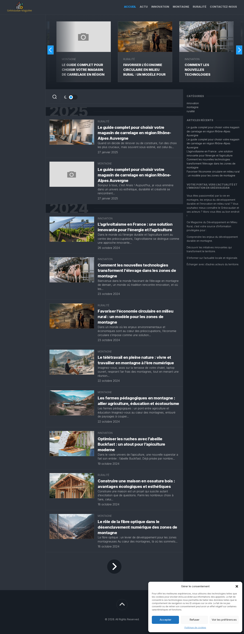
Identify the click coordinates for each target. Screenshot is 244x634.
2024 (68, 208)
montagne (181, 6)
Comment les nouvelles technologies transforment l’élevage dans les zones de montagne (137, 270)
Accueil (130, 6)
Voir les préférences (224, 619)
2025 (68, 111)
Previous (51, 49)
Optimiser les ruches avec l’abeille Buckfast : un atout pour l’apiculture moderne (131, 444)
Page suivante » (114, 566)
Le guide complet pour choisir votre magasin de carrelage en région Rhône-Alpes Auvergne (134, 133)
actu (144, 6)
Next (239, 49)
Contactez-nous (223, 6)
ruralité (199, 6)
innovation (160, 6)
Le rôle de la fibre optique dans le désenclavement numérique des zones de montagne (137, 527)
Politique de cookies (195, 627)
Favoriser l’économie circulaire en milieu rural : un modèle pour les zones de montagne (135, 316)
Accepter (165, 619)
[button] (237, 586)
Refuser (194, 619)
